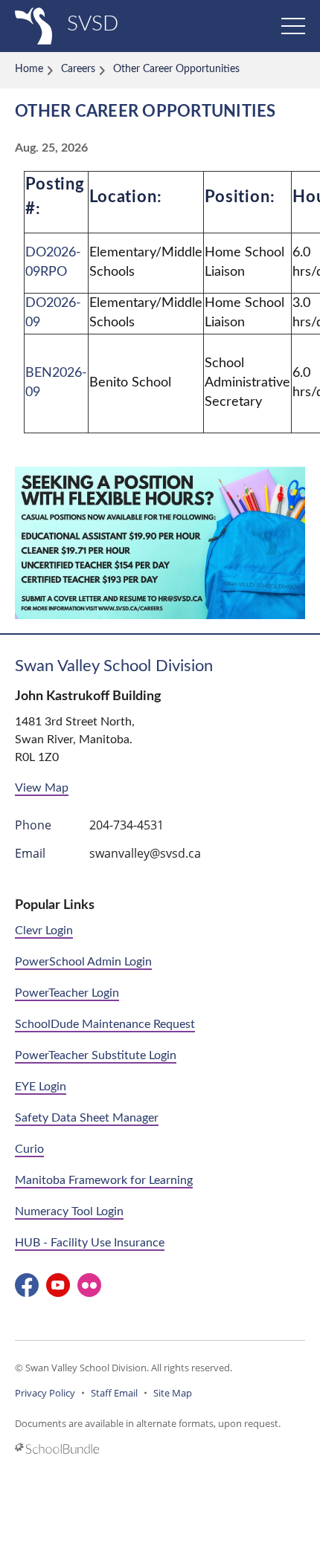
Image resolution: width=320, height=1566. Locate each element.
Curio (29, 1149)
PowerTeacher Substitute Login (95, 1055)
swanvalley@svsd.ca (145, 853)
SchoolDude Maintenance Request (105, 1024)
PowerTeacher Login (67, 993)
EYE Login (40, 1087)
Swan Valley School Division (114, 666)
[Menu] (293, 26)
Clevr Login (44, 930)
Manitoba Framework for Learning (104, 1180)
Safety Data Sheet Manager (87, 1118)
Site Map (172, 1393)
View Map (41, 788)
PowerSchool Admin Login (83, 962)
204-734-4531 (126, 825)
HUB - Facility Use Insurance (89, 1243)
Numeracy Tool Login (69, 1211)
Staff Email (114, 1393)
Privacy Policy (45, 1393)
